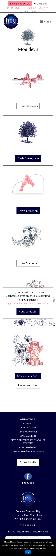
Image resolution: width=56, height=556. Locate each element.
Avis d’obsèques (28, 419)
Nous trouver (20, 3)
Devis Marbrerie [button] (28, 263)
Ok (28, 552)
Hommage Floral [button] (28, 385)
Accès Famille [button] (28, 462)
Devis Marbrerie (28, 436)
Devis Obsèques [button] (28, 106)
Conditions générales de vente (28, 451)
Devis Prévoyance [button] (28, 158)
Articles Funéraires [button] (28, 376)
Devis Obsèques (28, 427)
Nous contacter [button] (28, 311)
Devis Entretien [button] (28, 210)
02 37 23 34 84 (28, 11)
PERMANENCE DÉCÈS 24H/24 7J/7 (27, 8)
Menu (47, 21)
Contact (28, 423)
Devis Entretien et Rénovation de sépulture (28, 441)
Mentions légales (28, 447)
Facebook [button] (28, 482)
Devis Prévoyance (28, 431)
